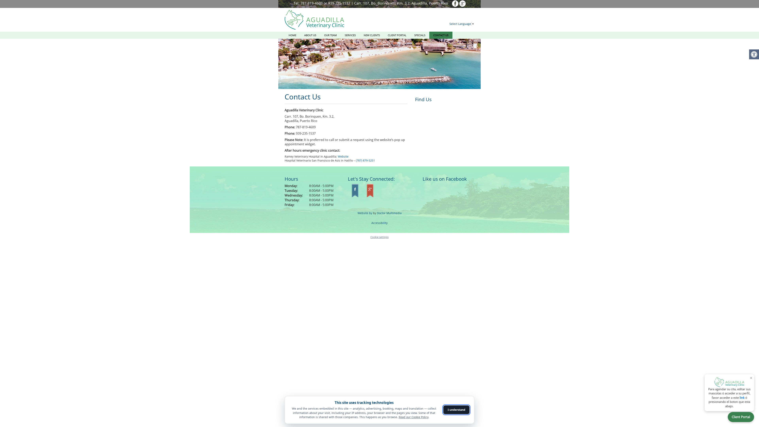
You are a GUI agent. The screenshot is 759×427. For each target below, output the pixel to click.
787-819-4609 (311, 3)
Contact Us (440, 35)
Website (343, 156)
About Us (310, 35)
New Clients (372, 35)
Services (350, 35)
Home (292, 35)
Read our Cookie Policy (413, 417)
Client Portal (741, 417)
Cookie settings (379, 237)
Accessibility (379, 223)
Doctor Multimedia (389, 213)
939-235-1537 (339, 3)
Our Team (330, 35)
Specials (419, 35)
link (742, 398)
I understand (456, 410)
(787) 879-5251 (365, 160)
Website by (365, 213)
